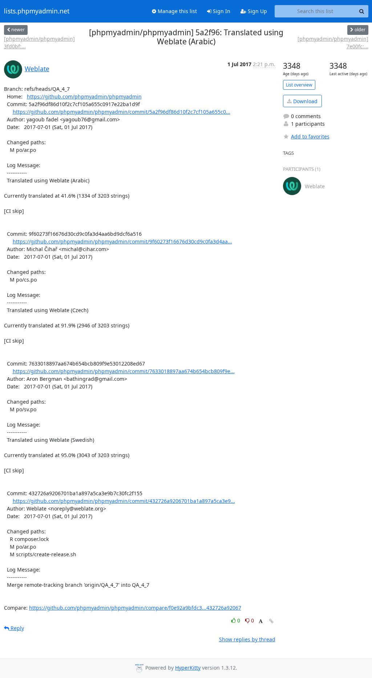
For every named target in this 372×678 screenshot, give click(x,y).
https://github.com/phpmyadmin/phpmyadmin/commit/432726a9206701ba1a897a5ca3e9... (124, 500)
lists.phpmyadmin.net (36, 11)
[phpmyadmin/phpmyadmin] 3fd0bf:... (39, 42)
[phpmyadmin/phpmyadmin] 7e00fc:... (333, 42)
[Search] (361, 11)
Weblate (37, 68)
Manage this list (176, 11)
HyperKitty (188, 667)
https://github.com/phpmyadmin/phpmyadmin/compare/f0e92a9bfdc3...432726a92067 (135, 607)
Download (305, 101)
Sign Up (256, 11)
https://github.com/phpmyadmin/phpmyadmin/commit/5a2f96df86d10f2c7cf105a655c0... (121, 111)
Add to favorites (310, 136)
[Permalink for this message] (271, 621)
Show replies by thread (247, 639)
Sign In (220, 11)
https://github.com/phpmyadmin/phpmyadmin (84, 96)
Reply (16, 628)
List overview (299, 85)
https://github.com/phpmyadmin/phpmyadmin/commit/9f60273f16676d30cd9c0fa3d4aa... (122, 241)
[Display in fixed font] (261, 621)
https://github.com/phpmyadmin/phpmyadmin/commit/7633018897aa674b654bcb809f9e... (124, 371)
